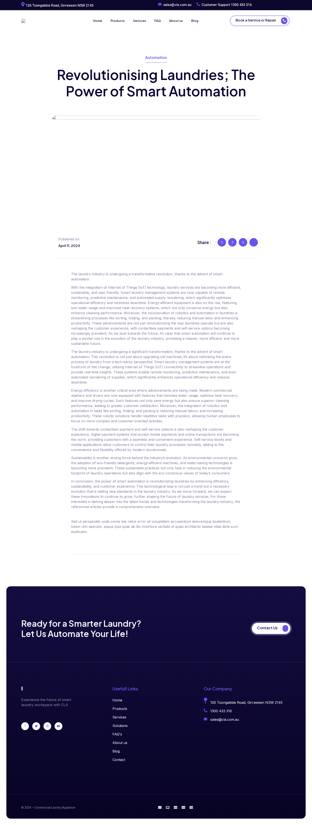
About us (176, 21)
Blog (194, 21)
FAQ (157, 21)
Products (118, 21)
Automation (156, 57)
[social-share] (222, 242)
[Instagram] (47, 726)
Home (97, 21)
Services (139, 21)
